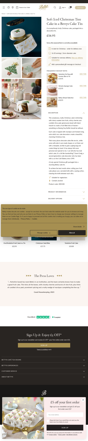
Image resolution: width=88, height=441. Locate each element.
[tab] (66, 113)
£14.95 (60, 79)
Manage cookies (42, 233)
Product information (57, 192)
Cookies (34, 219)
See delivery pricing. (71, 434)
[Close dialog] (83, 400)
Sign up (44, 345)
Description (53, 113)
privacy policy (53, 434)
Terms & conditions (42, 349)
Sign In (64, 7)
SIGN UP (65, 428)
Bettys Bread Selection (66, 98)
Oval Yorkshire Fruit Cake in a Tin (14, 243)
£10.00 (71, 246)
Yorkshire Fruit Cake (71, 243)
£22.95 (14, 246)
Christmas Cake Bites (43, 243)
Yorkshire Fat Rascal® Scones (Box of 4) (65, 75)
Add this (83, 74)
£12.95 (60, 88)
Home (3, 14)
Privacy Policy (25, 219)
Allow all (72, 233)
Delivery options (55, 199)
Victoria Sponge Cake (65, 86)
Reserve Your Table (24, 7)
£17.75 (43, 246)
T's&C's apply (62, 434)
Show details (77, 227)
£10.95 (60, 100)
